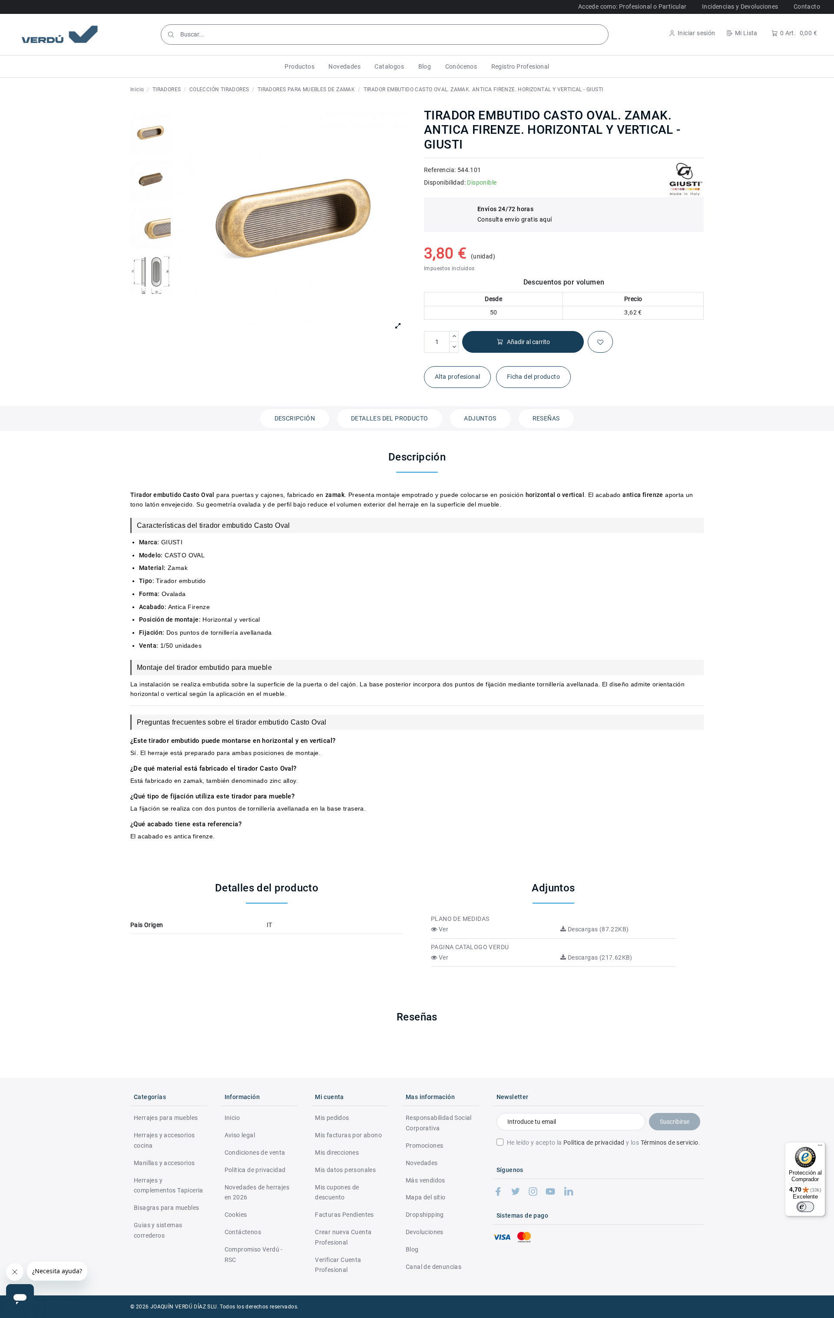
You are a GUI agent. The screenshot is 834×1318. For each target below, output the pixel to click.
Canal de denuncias (433, 1266)
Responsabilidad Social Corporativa (439, 1123)
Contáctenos (243, 1232)
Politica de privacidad (255, 1169)
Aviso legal (240, 1135)
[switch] (805, 1207)
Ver (442, 929)
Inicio (232, 1117)
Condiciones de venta (255, 1152)
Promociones (424, 1145)
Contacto (807, 6)
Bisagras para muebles (166, 1207)
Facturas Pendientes (344, 1214)
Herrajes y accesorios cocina (164, 1140)
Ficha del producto (533, 376)
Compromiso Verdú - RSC (254, 1254)
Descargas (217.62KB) (599, 957)
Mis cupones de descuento (337, 1192)
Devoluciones (424, 1232)
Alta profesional (457, 376)
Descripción (295, 418)
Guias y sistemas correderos (158, 1230)
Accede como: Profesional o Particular (632, 6)
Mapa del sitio (426, 1197)
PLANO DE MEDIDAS (460, 918)
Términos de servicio (669, 1142)
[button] (299, 66)
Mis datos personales (345, 1169)
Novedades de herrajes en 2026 (257, 1192)
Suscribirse (674, 1121)
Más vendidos (425, 1180)
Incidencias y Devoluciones (740, 6)
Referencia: (440, 169)
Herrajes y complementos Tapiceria (168, 1185)
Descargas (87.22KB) (597, 929)
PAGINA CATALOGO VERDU (470, 947)
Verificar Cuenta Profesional (338, 1265)
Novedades (422, 1162)
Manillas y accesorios (164, 1162)
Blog (412, 1249)
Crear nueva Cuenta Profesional (343, 1237)
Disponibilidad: (445, 182)
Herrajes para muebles (166, 1117)
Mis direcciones (337, 1152)
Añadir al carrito (528, 341)
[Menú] (820, 1147)
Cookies (236, 1214)
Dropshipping (425, 1214)
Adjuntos (480, 418)
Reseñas (546, 418)
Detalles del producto (389, 418)
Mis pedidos (332, 1117)
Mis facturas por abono (348, 1135)
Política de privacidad (594, 1142)
